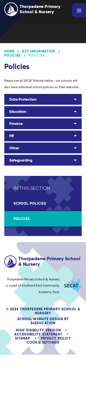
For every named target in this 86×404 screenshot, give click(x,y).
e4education (43, 323)
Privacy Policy (56, 338)
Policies (12, 55)
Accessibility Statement (38, 334)
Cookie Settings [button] (43, 342)
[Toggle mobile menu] (79, 10)
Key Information (38, 51)
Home (9, 51)
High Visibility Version (38, 330)
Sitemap (22, 338)
